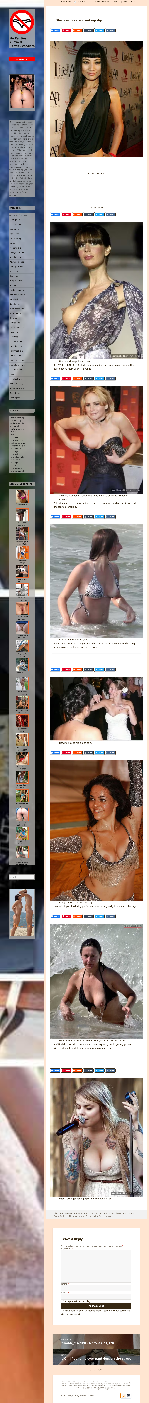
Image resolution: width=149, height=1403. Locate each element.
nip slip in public (16, 457)
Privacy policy (103, 1389)
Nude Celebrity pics (17, 313)
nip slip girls (14, 454)
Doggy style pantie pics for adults (22, 656)
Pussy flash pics (16, 351)
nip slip (12, 431)
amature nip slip (16, 429)
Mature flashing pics (18, 294)
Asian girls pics (15, 219)
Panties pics (14, 322)
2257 (91, 1389)
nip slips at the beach (18, 468)
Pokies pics (14, 332)
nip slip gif (14, 451)
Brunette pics (15, 248)
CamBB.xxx (116, 1)
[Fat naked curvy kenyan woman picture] (22, 777)
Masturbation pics (17, 290)
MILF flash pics (15, 299)
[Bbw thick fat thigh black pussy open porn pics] (22, 514)
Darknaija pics (22, 672)
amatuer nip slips (17, 443)
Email (65, 1292)
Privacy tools (111, 1389)
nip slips (13, 465)
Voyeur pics (14, 397)
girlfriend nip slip (16, 417)
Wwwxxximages (22, 504)
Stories (12, 374)
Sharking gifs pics (17, 360)
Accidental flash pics (18, 215)
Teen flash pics (15, 379)
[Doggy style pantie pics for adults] (22, 646)
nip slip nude (15, 459)
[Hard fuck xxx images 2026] (22, 739)
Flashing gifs (14, 276)
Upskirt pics (14, 393)
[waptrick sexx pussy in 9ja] (22, 589)
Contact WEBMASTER (83, 1389)
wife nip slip (14, 426)
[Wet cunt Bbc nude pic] (22, 552)
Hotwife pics (14, 285)
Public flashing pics (17, 346)
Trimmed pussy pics (18, 383)
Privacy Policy (83, 1301)
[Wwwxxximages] (22, 496)
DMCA (96, 1389)
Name (65, 1284)
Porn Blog (13, 336)
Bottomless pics (16, 243)
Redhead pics (15, 355)
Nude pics (13, 318)
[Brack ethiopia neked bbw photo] (22, 627)
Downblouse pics (17, 262)
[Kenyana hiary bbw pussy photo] (22, 608)
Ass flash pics (15, 224)
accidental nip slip (17, 445)
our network (101, 1387)
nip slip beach (15, 448)
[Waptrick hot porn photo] (22, 758)
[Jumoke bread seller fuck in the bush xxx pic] (22, 814)
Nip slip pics (14, 304)
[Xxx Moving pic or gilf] (22, 795)
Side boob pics (15, 369)
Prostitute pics (15, 341)
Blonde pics (14, 233)
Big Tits (100, 1370)
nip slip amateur (16, 440)
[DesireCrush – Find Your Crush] (22, 91)
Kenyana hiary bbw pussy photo (22, 618)
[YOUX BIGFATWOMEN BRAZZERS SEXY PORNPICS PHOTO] (22, 852)
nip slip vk (13, 437)
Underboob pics (16, 388)
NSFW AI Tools (129, 1)
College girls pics (16, 252)
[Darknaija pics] (22, 664)
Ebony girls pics (16, 266)
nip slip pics (14, 462)
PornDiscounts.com (100, 1)
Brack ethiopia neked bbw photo (22, 637)
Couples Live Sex (96, 207)
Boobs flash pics (16, 238)
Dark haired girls (16, 257)
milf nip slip (14, 434)
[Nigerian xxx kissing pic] (22, 571)
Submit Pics (23, 59)
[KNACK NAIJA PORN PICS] (22, 833)
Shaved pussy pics (17, 365)
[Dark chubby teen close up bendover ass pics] (22, 683)
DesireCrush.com (83, 1)
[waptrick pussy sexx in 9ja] (22, 702)
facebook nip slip (16, 423)
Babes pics (14, 229)
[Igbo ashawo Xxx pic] (22, 720)
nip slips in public (17, 471)
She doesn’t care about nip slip (68, 1213)
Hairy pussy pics (16, 280)
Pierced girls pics (16, 327)
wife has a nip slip (17, 420)
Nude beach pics (16, 308)
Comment (67, 1248)
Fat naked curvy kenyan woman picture (22, 787)
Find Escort (14, 271)
